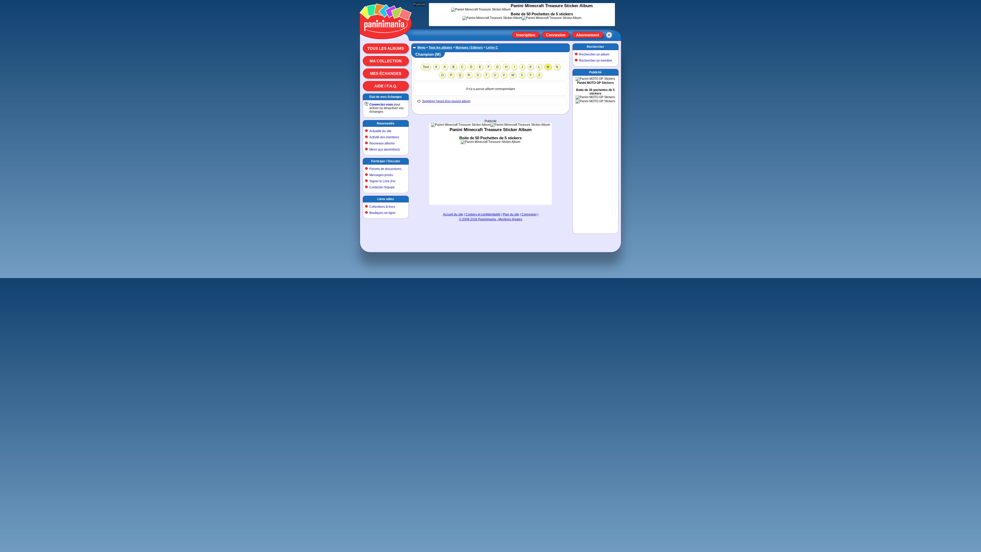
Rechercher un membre (595, 60)
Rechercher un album (594, 54)
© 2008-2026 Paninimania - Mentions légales (490, 219)
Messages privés (381, 175)
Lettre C (492, 47)
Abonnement (587, 35)
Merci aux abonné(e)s (384, 149)
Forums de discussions (385, 169)
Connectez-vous (381, 104)
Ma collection (386, 61)
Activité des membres (384, 137)
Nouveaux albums (382, 143)
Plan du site (511, 214)
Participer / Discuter (385, 161)
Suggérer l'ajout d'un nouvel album (446, 101)
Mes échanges (385, 73)
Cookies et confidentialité (482, 214)
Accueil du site (453, 214)
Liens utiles (385, 199)
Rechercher (595, 47)
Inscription (525, 35)
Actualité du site (380, 131)
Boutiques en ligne (382, 213)
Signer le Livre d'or (382, 181)
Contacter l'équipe (382, 187)
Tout (426, 67)
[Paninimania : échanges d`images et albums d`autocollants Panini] (386, 33)
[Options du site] (609, 35)
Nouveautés (385, 123)
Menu (421, 47)
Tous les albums (385, 48)
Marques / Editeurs (469, 47)
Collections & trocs (382, 207)
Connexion (555, 35)
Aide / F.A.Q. (385, 86)
